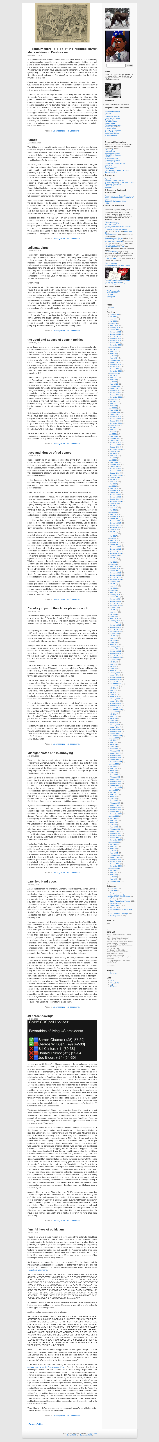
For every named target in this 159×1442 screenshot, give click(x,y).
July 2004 (113, 870)
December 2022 (115, 390)
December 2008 (115, 755)
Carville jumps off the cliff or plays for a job (57, 608)
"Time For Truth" (111, 258)
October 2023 (115, 369)
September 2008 (116, 762)
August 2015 (114, 581)
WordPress (113, 987)
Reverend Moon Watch (113, 184)
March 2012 (114, 670)
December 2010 (115, 703)
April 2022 (113, 408)
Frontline (108, 157)
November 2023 (115, 367)
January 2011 (114, 701)
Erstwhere (113, 899)
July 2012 (113, 662)
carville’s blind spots (42, 881)
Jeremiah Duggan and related (116, 284)
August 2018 (114, 503)
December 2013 (115, 625)
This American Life (111, 158)
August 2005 (114, 842)
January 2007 (115, 805)
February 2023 (115, 386)
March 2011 (114, 697)
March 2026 (114, 325)
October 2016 (115, 551)
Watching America (111, 150)
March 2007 (114, 801)
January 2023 (115, 388)
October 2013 (115, 629)
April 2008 (113, 772)
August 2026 (114, 314)
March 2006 (114, 827)
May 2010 (113, 718)
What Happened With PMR (114, 246)
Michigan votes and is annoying (50, 753)
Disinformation (110, 151)
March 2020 (114, 462)
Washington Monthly (112, 111)
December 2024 (115, 338)
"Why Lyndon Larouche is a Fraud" (117, 280)
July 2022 (113, 401)
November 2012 (115, 653)
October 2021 (115, 421)
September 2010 (116, 710)
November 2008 (115, 757)
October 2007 (115, 786)
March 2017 (114, 540)
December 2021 (115, 416)
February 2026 (115, 327)
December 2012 (115, 651)
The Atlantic (109, 120)
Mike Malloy (111, 296)
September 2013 (116, 631)
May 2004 (113, 875)
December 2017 (115, 521)
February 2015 (115, 594)
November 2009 (115, 731)
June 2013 (113, 638)
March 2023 (114, 384)
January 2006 (115, 831)
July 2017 (113, 532)
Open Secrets (110, 179)
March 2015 (114, 592)
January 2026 (115, 330)
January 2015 (115, 597)
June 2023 (113, 377)
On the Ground (115, 905)
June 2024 (113, 351)
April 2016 (113, 564)
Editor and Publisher (112, 118)
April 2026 (113, 323)
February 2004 (115, 881)
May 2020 (113, 458)
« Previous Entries (35, 1424)
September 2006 (116, 814)
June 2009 (113, 742)
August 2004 (114, 868)
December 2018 (115, 495)
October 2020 (115, 447)
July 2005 (113, 844)
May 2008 (113, 770)
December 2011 (115, 677)
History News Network (112, 155)
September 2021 (116, 423)
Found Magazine (111, 122)
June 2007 (113, 794)
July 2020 (113, 453)
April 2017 (113, 538)
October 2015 (115, 577)
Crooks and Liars (111, 167)
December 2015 (115, 573)
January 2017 (115, 545)
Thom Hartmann (112, 298)
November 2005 (115, 835)
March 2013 (114, 644)
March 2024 (114, 358)
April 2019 (113, 486)
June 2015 (113, 586)
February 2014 (115, 621)
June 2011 (113, 690)
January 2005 (115, 857)
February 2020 (115, 464)
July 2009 (113, 740)
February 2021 (115, 438)
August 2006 (114, 816)
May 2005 (113, 848)
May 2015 (113, 588)
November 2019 (115, 471)
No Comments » (73, 131)
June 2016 (113, 560)
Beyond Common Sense (114, 238)
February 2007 (115, 803)
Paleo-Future (109, 186)
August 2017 (114, 529)
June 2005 (113, 846)
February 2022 (115, 412)
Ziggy (107, 203)
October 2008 (115, 759)
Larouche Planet (111, 235)
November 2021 (115, 419)
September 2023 (116, 371)
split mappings (38, 247)
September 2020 (116, 449)
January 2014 (115, 623)
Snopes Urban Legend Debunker (117, 170)
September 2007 (116, 788)
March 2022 (114, 410)
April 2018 (113, 512)
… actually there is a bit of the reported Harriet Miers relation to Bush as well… (62, 50)
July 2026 (113, 317)
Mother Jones (110, 123)
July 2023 (113, 375)
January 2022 (115, 414)
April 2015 (113, 590)
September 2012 (116, 657)
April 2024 (113, 356)
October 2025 (115, 336)
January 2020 (115, 466)
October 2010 (115, 707)
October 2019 (115, 473)
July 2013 (113, 636)
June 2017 (113, 534)
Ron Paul (113, 907)
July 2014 (113, 610)
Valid (114, 982)
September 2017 (116, 527)
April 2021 (113, 434)
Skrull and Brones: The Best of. (121, 910)
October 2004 (115, 864)
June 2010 (113, 716)
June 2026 (113, 319)
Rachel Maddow (112, 293)
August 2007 (114, 790)
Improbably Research (112, 160)
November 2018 (115, 497)
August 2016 (114, 555)
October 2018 (115, 499)
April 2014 (113, 616)
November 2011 (115, 679)
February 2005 (115, 855)
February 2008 (115, 777)
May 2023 (113, 380)
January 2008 (115, 779)
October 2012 (115, 655)
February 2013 (115, 647)
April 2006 (113, 825)
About (111, 307)
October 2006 (115, 812)
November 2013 (115, 627)
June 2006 (113, 820)
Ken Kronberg (110, 245)
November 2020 (115, 445)
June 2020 (113, 456)
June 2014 (113, 612)
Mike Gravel (114, 903)
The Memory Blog (127, 182)
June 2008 (113, 768)
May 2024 (113, 353)
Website (117, 231)
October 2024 (115, 343)
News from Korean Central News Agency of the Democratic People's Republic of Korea (119, 197)
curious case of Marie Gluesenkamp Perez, (47, 1367)
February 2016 (115, 568)
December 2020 (115, 443)
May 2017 (113, 536)
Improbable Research (112, 116)
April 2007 (113, 799)
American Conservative (113, 125)
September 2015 (116, 579)
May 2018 (113, 510)
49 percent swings (40, 1016)
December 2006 (115, 807)
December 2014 (115, 599)
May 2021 (113, 432)
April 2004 (113, 877)
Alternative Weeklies (112, 153)
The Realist (109, 127)
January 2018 (115, 518)
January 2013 (115, 649)
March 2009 (114, 749)
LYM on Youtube (111, 264)
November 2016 (115, 549)
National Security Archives (114, 180)
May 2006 (113, 822)
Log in (112, 980)
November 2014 (115, 601)
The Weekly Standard (113, 130)
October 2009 (115, 733)
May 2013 (113, 640)
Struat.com (113, 973)
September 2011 (116, 683)
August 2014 (114, 607)
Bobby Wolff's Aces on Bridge (115, 201)
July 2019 (113, 479)
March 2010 (114, 723)
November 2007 (115, 783)
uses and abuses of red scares (49, 452)
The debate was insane (37, 1270)
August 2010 (114, 712)
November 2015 (115, 575)
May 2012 (113, 666)
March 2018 (114, 514)
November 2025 (115, 334)
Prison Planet (110, 162)
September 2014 (116, 605)
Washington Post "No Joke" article (117, 265)
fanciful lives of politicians (46, 1229)
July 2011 (113, 688)
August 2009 (114, 738)
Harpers (108, 113)
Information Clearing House (115, 163)
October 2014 (115, 603)
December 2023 (115, 364)
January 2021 (115, 440)
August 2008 (114, 764)
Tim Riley (110, 294)
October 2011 (114, 681)
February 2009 (115, 751)
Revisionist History (111, 252)
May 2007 (113, 796)
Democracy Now (111, 172)
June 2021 (113, 429)
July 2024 (113, 349)
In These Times (110, 128)
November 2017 (115, 523)
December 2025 (115, 332)
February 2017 (115, 542)
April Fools (113, 890)
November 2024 (115, 340)
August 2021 (114, 425)
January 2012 (115, 675)
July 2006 (113, 818)
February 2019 (115, 490)
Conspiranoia (114, 893)
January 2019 (115, 492)
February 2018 (115, 516)
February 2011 (115, 699)
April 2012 (113, 668)
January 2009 (115, 753)
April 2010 (113, 720)
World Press (109, 168)
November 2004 (115, 862)
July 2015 (113, 584)
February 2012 (115, 673)
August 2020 (114, 451)
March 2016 (114, 566)
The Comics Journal (112, 133)
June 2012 (113, 664)
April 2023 (113, 382)
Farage (32, 139)
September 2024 (116, 345)
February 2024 (115, 360)
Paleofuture (109, 187)
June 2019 (113, 482)
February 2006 (115, 829)
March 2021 (114, 436)
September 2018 (116, 501)
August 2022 (114, 399)
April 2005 (113, 851)
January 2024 (115, 362)
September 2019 (116, 475)
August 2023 (114, 373)
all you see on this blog (114, 282)
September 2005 (116, 840)
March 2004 (114, 879)
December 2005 (115, 833)
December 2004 (115, 859)
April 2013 (113, 642)
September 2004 (116, 866)
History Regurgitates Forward (120, 901)
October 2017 (115, 525)
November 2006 (115, 809)
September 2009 (116, 736)
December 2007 (115, 781)
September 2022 (116, 397)
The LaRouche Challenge (119, 913)
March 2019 (114, 488)
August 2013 (114, 634)
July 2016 (113, 558)
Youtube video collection (114, 241)
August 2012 (114, 660)
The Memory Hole (111, 182)
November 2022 (115, 393)
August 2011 (114, 686)
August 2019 (114, 477)
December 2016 (115, 547)
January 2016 (115, 571)
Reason (108, 115)
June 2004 (113, 872)
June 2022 (113, 403)
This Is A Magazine (111, 132)
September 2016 (116, 553)
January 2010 (115, 727)
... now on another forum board (116, 229)
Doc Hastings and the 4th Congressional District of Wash (119, 896)
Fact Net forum (110, 224)
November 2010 (115, 705)
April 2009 (113, 746)
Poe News (108, 165)
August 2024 (114, 347)
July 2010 (113, 714)
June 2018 (113, 508)
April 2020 (113, 460)
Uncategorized (59, 131)
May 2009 (113, 744)
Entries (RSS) (71, 1435)
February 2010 (115, 725)
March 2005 (114, 853)
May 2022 (113, 406)
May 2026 (113, 321)
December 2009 (115, 729)
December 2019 (115, 469)
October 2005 (115, 838)
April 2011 (113, 694)
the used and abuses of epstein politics (55, 339)
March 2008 (114, 775)
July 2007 (113, 792)
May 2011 (113, 692)
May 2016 (113, 562)
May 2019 (113, 484)
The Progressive (111, 135)
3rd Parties (113, 888)
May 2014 (113, 614)
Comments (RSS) (86, 1435)
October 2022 (115, 395)
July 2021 (113, 427)
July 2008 (113, 766)
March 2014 (114, 618)
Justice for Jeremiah (112, 240)
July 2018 (113, 505)
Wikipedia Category (112, 223)
